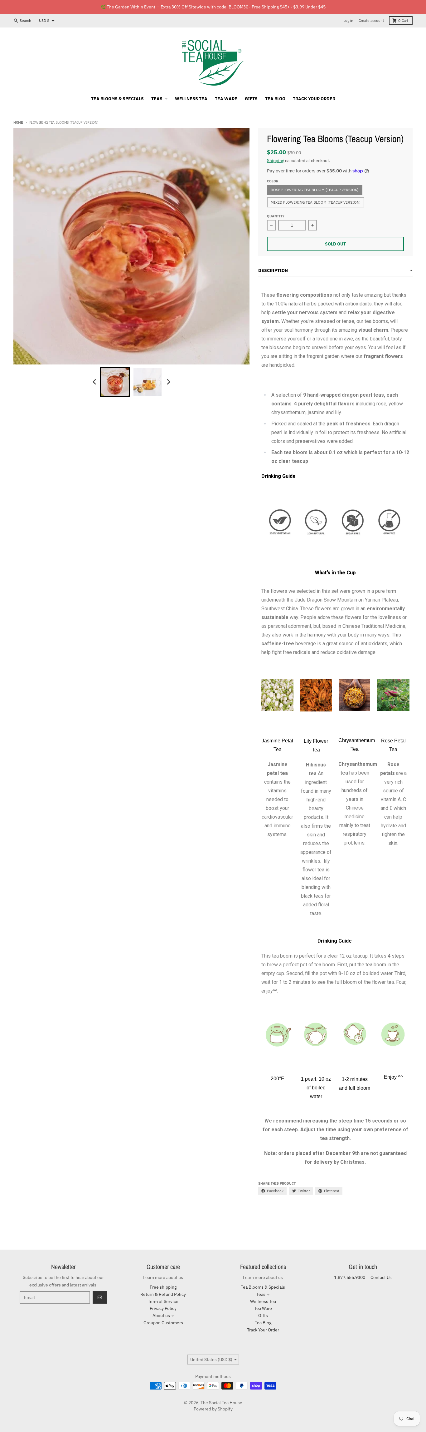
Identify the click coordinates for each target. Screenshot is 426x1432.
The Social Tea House (221, 1402)
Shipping (275, 160)
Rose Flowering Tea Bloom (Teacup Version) (315, 189)
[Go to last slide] (94, 382)
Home (18, 122)
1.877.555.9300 (349, 1277)
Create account (371, 20)
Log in (348, 20)
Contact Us (381, 1277)
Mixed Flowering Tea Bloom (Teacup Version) (316, 202)
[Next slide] (168, 382)
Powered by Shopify (213, 1409)
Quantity (275, 216)
